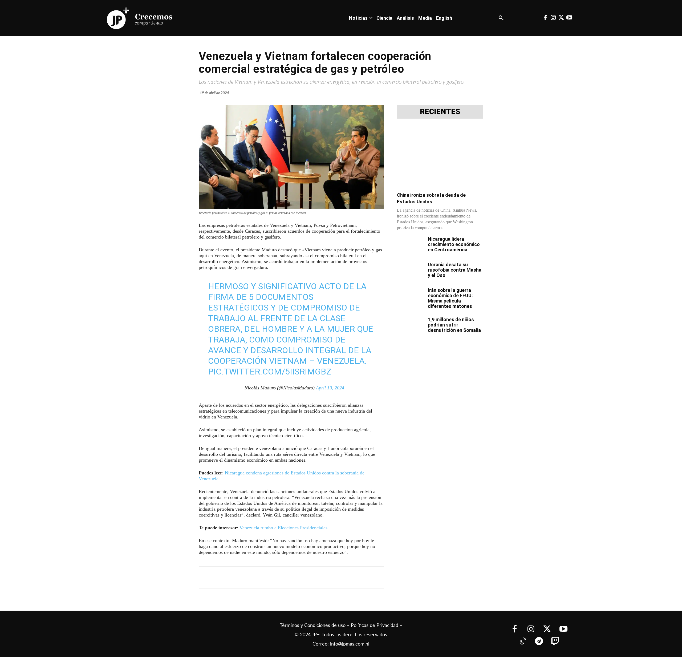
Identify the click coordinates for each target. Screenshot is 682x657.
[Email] (304, 577)
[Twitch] (555, 641)
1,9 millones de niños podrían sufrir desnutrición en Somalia (454, 325)
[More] (329, 577)
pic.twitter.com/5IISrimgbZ (269, 371)
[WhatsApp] (279, 577)
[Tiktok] (523, 641)
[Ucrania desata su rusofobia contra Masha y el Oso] (410, 271)
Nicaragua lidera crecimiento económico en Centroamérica (454, 244)
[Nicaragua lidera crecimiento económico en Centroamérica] (410, 245)
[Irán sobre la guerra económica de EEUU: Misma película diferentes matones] (410, 297)
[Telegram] (267, 577)
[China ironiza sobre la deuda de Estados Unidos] (440, 157)
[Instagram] (553, 18)
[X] (255, 577)
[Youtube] (569, 18)
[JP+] (140, 18)
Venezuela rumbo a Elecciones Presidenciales (283, 527)
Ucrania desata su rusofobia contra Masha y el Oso (454, 270)
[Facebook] (545, 18)
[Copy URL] (316, 577)
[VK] (292, 577)
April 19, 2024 (330, 387)
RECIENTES (440, 111)
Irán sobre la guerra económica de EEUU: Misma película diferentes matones (450, 298)
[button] (501, 18)
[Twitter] (561, 18)
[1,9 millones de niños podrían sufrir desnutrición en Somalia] (410, 326)
